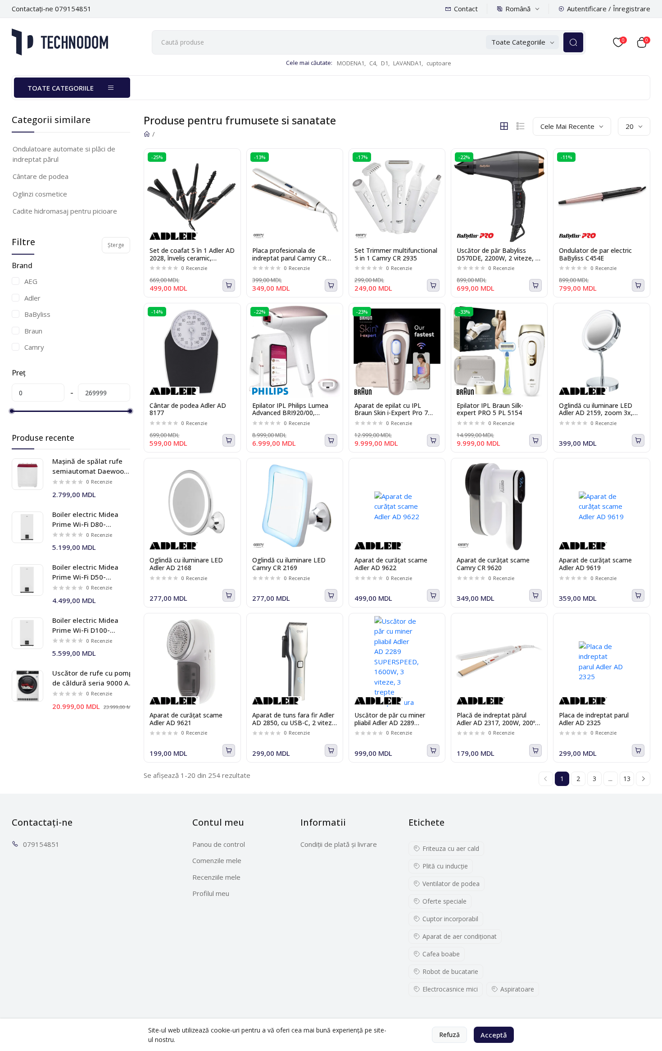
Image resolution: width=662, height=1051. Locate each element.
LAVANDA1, (408, 63)
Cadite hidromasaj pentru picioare (65, 210)
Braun (33, 330)
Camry (34, 347)
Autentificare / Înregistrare (608, 8)
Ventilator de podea (451, 883)
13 (626, 778)
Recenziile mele (216, 877)
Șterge (116, 245)
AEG (30, 281)
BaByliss (37, 314)
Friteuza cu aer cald (450, 848)
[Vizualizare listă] (520, 126)
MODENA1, (351, 63)
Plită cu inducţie (445, 866)
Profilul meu (210, 893)
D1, (385, 63)
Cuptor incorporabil (450, 918)
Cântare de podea (40, 176)
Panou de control (218, 844)
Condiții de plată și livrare (338, 844)
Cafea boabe (441, 954)
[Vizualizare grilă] (504, 126)
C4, (373, 63)
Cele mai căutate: (309, 63)
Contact (466, 8)
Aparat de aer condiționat (459, 936)
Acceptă (494, 1034)
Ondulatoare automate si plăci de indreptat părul (64, 154)
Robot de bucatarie (450, 971)
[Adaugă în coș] (228, 285)
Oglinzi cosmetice (40, 193)
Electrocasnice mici (450, 989)
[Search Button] (573, 42)
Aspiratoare (517, 989)
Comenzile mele (216, 860)
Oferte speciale (444, 901)
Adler (32, 297)
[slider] (12, 411)
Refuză (449, 1034)
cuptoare (438, 63)
